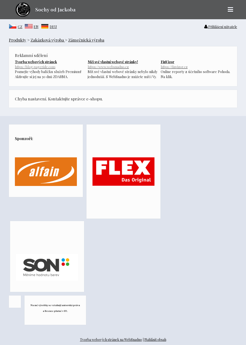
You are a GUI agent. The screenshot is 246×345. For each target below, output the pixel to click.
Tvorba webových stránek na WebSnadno (111, 339)
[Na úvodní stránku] (20, 15)
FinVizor (174, 64)
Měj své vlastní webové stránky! (113, 64)
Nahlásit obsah (155, 339)
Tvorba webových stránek (36, 64)
